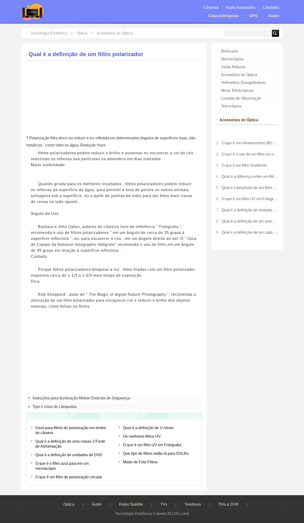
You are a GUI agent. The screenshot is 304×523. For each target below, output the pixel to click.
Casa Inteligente (223, 16)
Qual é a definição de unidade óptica (250, 210)
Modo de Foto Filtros (140, 462)
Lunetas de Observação (241, 98)
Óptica (81, 33)
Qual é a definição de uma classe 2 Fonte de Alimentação (70, 443)
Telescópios (231, 106)
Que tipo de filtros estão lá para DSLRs (156, 453)
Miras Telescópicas (237, 90)
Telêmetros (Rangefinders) (243, 83)
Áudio (273, 16)
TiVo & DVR (228, 504)
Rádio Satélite (131, 504)
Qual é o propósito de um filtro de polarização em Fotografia (250, 188)
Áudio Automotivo (241, 7)
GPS (253, 16)
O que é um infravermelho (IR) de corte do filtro (250, 143)
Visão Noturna (233, 67)
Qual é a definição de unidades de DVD (68, 455)
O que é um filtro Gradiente (244, 165)
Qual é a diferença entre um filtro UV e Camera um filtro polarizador (250, 176)
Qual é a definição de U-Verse (148, 428)
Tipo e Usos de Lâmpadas (55, 407)
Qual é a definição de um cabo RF (250, 232)
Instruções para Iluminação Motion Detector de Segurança (81, 398)
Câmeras (211, 7)
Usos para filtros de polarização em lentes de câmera (70, 430)
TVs (163, 504)
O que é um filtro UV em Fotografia (152, 445)
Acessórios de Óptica (115, 33)
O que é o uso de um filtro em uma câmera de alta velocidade (250, 154)
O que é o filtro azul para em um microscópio (62, 465)
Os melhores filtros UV (142, 436)
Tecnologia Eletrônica (49, 33)
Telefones (193, 504)
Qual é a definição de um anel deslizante (250, 221)
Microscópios (232, 59)
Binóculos (229, 51)
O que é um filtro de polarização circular (68, 477)
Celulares (271, 7)
